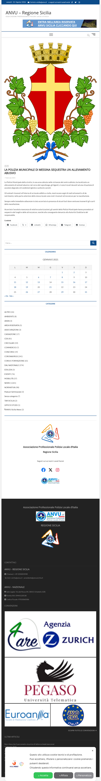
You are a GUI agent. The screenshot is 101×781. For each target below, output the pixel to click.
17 (86, 282)
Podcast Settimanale (12, 392)
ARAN (6, 321)
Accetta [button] (44, 775)
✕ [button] (92, 750)
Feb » (11, 296)
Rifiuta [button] (64, 775)
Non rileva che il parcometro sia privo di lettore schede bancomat (29, 744)
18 (15, 287)
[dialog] (50, 764)
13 (39, 282)
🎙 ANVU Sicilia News (12, 409)
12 (27, 282)
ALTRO (7, 312)
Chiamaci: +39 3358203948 (17, 574)
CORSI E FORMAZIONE (14, 361)
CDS (6, 338)
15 (62, 282)
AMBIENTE (9, 316)
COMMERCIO (10, 347)
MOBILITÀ (8, 378)
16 (74, 282)
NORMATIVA (9, 387)
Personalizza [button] (84, 775)
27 (39, 292)
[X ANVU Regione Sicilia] (50, 471)
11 (15, 282)
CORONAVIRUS (11, 356)
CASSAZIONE (10, 334)
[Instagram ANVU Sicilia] (57, 471)
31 (86, 292)
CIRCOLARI (9, 343)
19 (27, 287)
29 (62, 292)
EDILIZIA (8, 370)
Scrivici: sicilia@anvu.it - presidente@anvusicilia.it (23, 578)
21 (50, 287)
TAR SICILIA (9, 401)
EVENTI (7, 374)
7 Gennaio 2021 (9, 178)
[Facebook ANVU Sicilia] (43, 471)
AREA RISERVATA (11, 325)
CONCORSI (9, 352)
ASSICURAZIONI (11, 330)
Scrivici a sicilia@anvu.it (38, 2)
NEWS (6, 165)
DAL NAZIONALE (11, 365)
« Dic (6, 296)
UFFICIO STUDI (10, 405)
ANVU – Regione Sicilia (28, 12)
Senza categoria (10, 396)
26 (27, 292)
